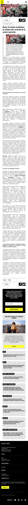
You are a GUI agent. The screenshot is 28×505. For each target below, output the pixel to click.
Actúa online (4, 459)
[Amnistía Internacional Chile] (2, 2)
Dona (2, 458)
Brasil (4, 362)
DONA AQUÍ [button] (14, 346)
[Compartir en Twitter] (23, 20)
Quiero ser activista (5, 460)
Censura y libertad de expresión (10, 429)
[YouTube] (25, 500)
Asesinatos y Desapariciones (9, 384)
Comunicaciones (5, 475)
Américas (5, 406)
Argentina (5, 418)
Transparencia (4, 448)
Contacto (3, 467)
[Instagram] (18, 500)
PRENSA (3, 470)
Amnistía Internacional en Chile (8, 447)
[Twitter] (22, 500)
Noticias (4, 280)
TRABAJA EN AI (5, 487)
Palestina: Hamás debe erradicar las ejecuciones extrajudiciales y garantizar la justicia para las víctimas (13, 399)
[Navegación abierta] (26, 2)
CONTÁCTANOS (5, 463)
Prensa (9, 280)
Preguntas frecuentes (6, 449)
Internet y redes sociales (8, 373)
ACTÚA (3, 454)
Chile (4, 351)
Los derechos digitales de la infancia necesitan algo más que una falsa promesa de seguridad (13, 377)
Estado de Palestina (7, 396)
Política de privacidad (6, 451)
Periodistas (3, 474)
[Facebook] (15, 500)
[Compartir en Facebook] (20, 20)
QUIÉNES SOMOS (5, 443)
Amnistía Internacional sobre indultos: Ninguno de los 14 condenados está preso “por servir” (14, 355)
